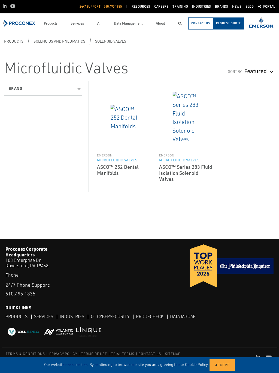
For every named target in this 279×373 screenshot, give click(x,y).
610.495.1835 (20, 294)
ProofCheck (149, 316)
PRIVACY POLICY (63, 354)
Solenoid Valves (110, 41)
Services (43, 316)
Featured (255, 71)
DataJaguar (183, 316)
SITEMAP (172, 354)
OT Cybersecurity (110, 316)
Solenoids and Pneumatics (59, 41)
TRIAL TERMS (122, 354)
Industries (72, 316)
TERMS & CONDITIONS (25, 354)
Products (13, 41)
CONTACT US (149, 354)
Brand (15, 88)
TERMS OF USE (94, 354)
